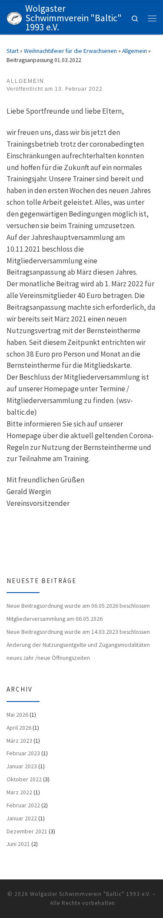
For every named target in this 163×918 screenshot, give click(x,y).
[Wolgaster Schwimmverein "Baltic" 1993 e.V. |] (14, 17)
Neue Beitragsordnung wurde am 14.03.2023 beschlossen (78, 632)
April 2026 (19, 727)
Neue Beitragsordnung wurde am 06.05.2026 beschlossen (78, 606)
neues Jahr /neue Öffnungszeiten (48, 658)
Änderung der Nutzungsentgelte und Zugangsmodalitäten (78, 645)
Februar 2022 (23, 805)
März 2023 (19, 740)
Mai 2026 (17, 714)
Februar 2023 (23, 753)
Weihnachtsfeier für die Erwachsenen (70, 51)
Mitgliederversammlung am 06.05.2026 (55, 619)
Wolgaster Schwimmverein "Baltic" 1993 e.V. (90, 894)
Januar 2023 (22, 766)
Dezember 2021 (27, 831)
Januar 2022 (22, 818)
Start (13, 51)
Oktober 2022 (24, 779)
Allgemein (134, 51)
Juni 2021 (18, 844)
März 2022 (19, 792)
